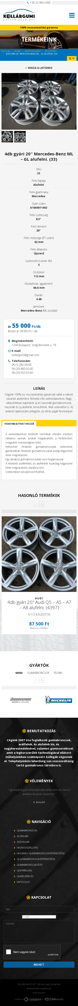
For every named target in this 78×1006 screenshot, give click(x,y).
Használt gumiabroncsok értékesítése (41, 853)
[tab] (19, 423)
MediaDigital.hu (32, 999)
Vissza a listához (40, 68)
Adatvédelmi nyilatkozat (39, 988)
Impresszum (39, 992)
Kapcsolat (23, 882)
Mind (19, 673)
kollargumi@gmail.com (25, 355)
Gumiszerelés (25, 876)
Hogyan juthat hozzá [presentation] (19, 423)
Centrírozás (24, 870)
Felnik (58, 673)
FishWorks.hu (53, 999)
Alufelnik (22, 836)
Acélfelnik (23, 842)
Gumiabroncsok (38, 673)
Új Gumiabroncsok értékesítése (36, 859)
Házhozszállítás (27, 847)
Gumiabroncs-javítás (30, 864)
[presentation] (32, 952)
